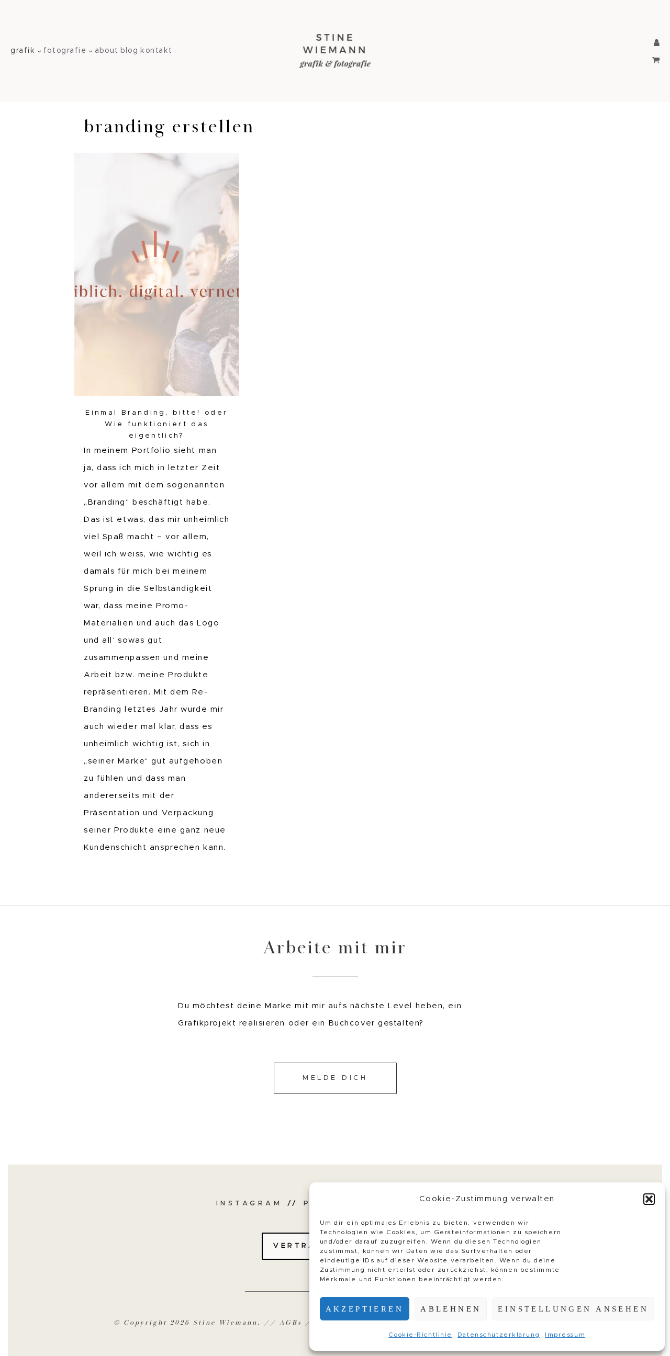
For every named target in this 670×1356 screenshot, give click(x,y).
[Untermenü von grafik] (39, 51)
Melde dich (335, 1078)
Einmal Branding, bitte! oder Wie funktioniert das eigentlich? (156, 424)
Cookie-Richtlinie (420, 1334)
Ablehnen (450, 1309)
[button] (649, 1199)
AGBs (291, 1322)
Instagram (249, 1203)
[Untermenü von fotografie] (90, 51)
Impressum (565, 1334)
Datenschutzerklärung (498, 1334)
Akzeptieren (365, 1309)
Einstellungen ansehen (573, 1309)
